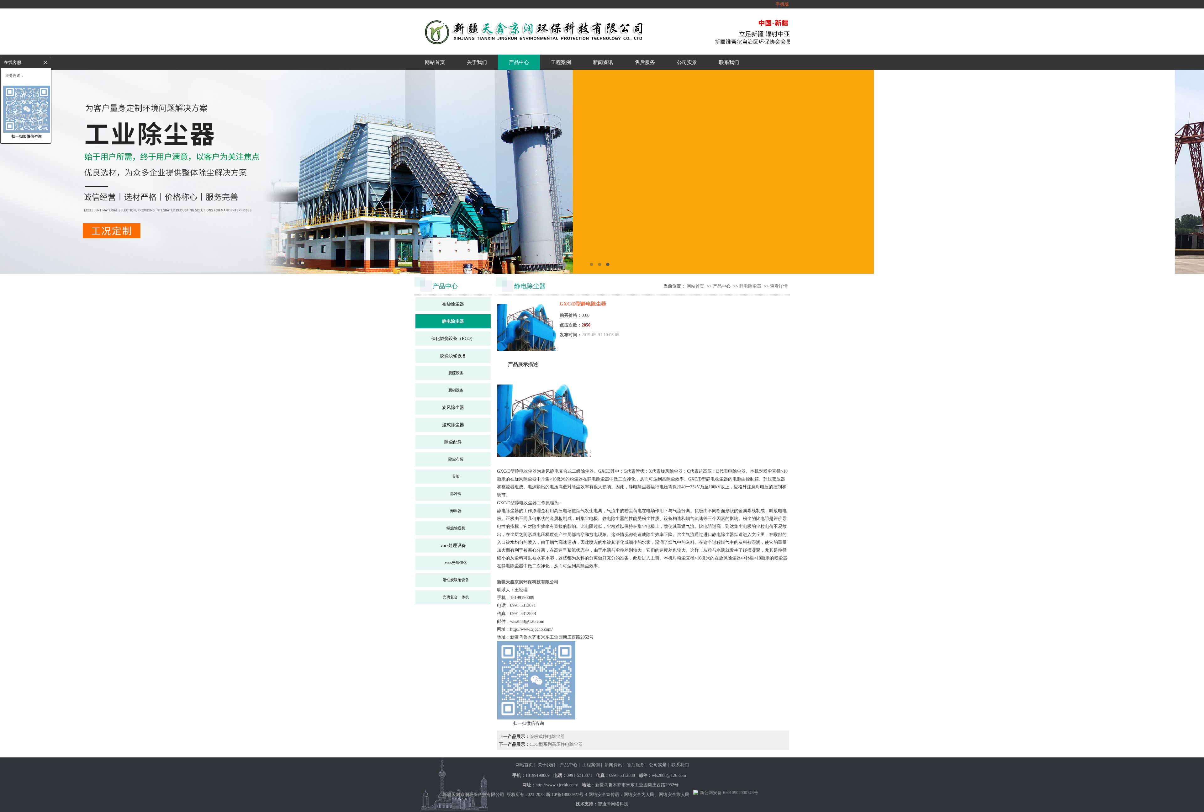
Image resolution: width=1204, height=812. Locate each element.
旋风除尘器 (453, 407)
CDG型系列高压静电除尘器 (556, 744)
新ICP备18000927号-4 (566, 794)
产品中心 (519, 62)
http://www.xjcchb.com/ (557, 785)
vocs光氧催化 (456, 562)
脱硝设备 (455, 390)
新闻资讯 (603, 62)
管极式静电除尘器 (547, 736)
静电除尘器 (453, 321)
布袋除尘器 (453, 304)
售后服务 (645, 62)
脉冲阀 (456, 493)
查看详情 (779, 286)
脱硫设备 (455, 373)
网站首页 (435, 62)
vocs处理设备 (453, 545)
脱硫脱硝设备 (453, 355)
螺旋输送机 (455, 528)
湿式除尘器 (453, 424)
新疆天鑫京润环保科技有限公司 (527, 582)
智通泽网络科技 (613, 804)
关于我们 (477, 62)
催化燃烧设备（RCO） (453, 338)
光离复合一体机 (456, 597)
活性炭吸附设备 (456, 580)
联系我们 (729, 62)
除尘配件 (453, 442)
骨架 (456, 476)
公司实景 (687, 62)
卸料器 (456, 511)
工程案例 (561, 62)
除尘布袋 (455, 459)
